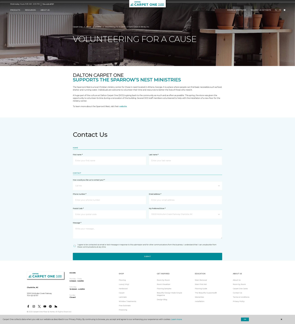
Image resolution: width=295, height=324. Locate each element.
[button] (276, 10)
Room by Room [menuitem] (163, 280)
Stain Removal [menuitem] (201, 280)
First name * (78, 154)
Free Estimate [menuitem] (125, 306)
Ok (245, 319)
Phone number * (79, 194)
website (123, 106)
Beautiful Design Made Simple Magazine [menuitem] (169, 294)
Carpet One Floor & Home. (44, 312)
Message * (77, 223)
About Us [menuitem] (237, 280)
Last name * (153, 154)
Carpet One (78, 27)
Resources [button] (30, 10)
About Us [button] (45, 10)
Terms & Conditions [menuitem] (241, 297)
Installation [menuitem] (199, 301)
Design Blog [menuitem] (162, 299)
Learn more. (176, 319)
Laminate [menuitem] (123, 297)
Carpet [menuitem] (121, 293)
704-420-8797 (48, 4)
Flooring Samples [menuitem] (164, 289)
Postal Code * (78, 208)
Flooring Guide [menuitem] (201, 289)
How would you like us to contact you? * (89, 180)
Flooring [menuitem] (122, 280)
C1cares (98, 27)
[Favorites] (280, 10)
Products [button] (15, 10)
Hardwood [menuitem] (123, 289)
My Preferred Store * (157, 208)
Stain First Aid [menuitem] (200, 284)
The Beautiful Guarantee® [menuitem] (206, 293)
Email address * (155, 194)
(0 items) (284, 10)
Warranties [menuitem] (199, 297)
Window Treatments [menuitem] (127, 301)
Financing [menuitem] (123, 310)
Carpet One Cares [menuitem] (240, 289)
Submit (147, 256)
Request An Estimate (261, 10)
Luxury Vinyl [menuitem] (124, 284)
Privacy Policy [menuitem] (239, 301)
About (88, 27)
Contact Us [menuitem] (237, 293)
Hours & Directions (236, 10)
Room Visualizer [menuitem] (163, 284)
